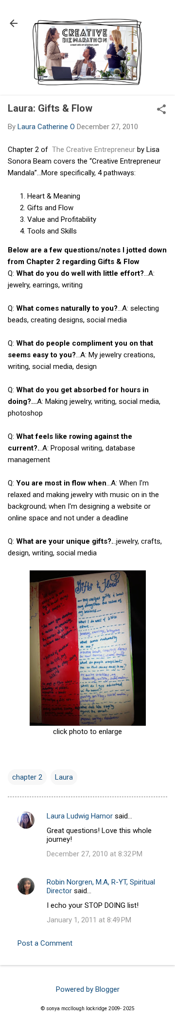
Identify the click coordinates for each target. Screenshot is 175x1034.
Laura (64, 777)
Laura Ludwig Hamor (80, 816)
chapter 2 (27, 777)
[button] (161, 110)
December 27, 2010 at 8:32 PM (94, 854)
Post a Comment (45, 943)
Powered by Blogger (88, 989)
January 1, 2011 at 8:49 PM (89, 920)
